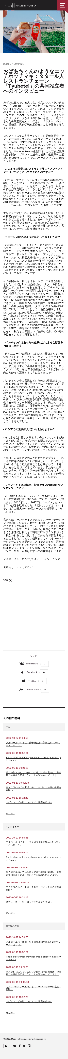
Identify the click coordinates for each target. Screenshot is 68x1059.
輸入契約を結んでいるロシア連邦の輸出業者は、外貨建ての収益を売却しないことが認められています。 (33, 774)
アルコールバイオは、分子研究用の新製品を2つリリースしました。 (33, 744)
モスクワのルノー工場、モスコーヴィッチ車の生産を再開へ (33, 788)
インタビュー (12, 826)
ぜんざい (10, 813)
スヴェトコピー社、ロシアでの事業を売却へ (29, 802)
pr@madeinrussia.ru (36, 1039)
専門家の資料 (12, 926)
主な (8, 727)
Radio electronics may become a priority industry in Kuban (33, 759)
